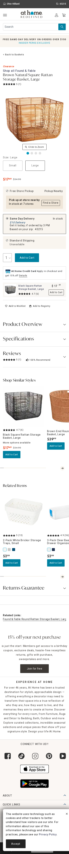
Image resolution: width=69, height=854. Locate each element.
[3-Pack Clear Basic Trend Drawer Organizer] (49, 549)
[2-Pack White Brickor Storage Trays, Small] (5, 549)
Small (12, 165)
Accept (15, 843)
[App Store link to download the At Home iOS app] (34, 768)
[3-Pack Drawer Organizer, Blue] (54, 549)
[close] (67, 814)
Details (23, 275)
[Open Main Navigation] (5, 15)
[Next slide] (62, 468)
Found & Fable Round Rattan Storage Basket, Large (35, 619)
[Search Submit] (62, 27)
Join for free (34, 668)
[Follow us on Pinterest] (48, 756)
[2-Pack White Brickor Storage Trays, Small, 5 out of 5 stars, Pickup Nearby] (23, 511)
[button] (32, 14)
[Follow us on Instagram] (34, 756)
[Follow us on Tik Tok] (21, 756)
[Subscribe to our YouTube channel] (62, 756)
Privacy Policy (48, 834)
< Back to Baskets (13, 54)
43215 (39, 229)
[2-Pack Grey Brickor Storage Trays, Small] (9, 549)
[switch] (15, 306)
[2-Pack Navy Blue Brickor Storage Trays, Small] (14, 549)
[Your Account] (56, 15)
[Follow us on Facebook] (7, 756)
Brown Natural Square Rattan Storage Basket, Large (28, 77)
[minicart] (64, 15)
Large (35, 165)
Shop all (19, 71)
